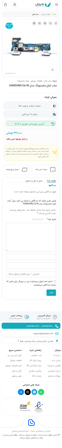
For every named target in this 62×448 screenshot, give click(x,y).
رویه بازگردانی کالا (33, 365)
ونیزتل (57, 350)
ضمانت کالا (36, 376)
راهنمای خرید (35, 350)
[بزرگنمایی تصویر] (52, 70)
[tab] (51, 181)
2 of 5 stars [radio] (40, 219)
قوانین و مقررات (53, 365)
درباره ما (57, 355)
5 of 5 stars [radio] (33, 219)
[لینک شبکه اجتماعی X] (50, 23)
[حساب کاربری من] (14, 5)
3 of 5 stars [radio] (38, 219)
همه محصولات (23, 81)
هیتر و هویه (17, 376)
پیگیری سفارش (35, 371)
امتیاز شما (51, 219)
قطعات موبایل (46, 14)
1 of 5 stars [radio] (42, 219)
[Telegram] (34, 392)
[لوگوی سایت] (42, 4)
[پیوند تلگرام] (34, 23)
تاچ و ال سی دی (15, 355)
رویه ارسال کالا (35, 360)
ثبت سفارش (36, 355)
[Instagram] (28, 392)
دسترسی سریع (15, 350)
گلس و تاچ (17, 371)
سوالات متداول (54, 376)
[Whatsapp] (41, 392)
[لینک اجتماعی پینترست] (45, 23)
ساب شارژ (36, 14)
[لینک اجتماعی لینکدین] (39, 23)
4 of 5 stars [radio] (35, 219)
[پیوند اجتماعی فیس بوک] (56, 23)
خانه (54, 14)
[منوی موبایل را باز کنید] (56, 5)
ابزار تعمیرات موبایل (13, 365)
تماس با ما (56, 360)
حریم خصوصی (54, 371)
